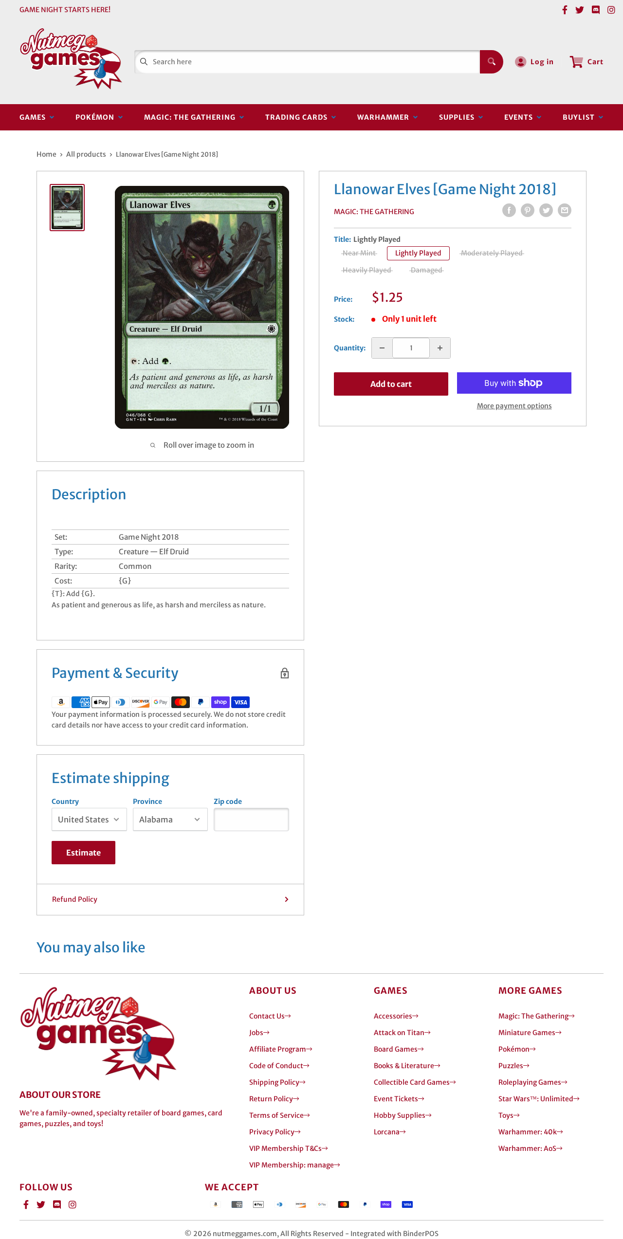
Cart (595, 61)
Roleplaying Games (529, 1082)
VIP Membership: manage (291, 1165)
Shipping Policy (274, 1082)
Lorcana (387, 1132)
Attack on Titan (399, 1032)
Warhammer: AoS (527, 1148)
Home (46, 154)
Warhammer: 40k (527, 1132)
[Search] (491, 61)
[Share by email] (564, 210)
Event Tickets (396, 1098)
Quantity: (350, 348)
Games (34, 117)
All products (86, 154)
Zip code (228, 801)
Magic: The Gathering (191, 117)
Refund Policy (74, 899)
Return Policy (271, 1098)
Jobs (256, 1032)
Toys (505, 1115)
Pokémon (96, 117)
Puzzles (510, 1065)
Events (520, 117)
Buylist (581, 117)
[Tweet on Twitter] (546, 210)
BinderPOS (421, 1233)
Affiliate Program (277, 1049)
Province (147, 801)
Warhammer (385, 117)
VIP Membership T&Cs (285, 1148)
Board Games (396, 1049)
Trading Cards (298, 117)
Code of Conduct (276, 1065)
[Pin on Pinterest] (527, 210)
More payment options (514, 405)
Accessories (393, 1016)
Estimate (83, 852)
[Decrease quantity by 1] (382, 348)
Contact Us (267, 1016)
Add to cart (391, 384)
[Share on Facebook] (509, 210)
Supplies (458, 117)
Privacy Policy (271, 1132)
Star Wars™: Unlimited (535, 1098)
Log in (542, 61)
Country (65, 801)
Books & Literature (404, 1065)
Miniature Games (526, 1032)
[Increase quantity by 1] (440, 348)
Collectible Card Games (412, 1082)
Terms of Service (276, 1115)
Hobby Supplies (399, 1115)
